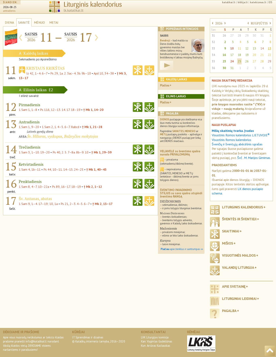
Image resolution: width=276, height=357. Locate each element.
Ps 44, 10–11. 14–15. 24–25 (63, 169)
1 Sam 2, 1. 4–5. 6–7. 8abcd (60, 127)
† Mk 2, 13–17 (102, 204)
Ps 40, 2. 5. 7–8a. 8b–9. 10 (70, 152)
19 (247, 55)
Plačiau (164, 85)
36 (213, 68)
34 (213, 55)
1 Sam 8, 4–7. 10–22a (34, 187)
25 (239, 61)
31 (213, 35)
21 (262, 55)
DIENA (9, 22)
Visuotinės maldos (239, 255)
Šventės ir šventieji (239, 219)
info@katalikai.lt (36, 341)
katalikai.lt (228, 2)
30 (254, 35)
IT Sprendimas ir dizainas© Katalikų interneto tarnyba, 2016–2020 (98, 339)
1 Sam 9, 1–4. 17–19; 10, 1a (38, 204)
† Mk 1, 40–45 (96, 169)
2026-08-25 (9, 7)
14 (262, 48)
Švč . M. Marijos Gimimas (253, 158)
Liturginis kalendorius (242, 207)
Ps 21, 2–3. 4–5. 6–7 (75, 204)
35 (213, 61)
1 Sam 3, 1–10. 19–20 (34, 152)
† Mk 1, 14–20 (93, 110)
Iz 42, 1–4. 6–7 (36, 73)
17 (232, 55)
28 (239, 35)
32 (213, 42)
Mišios (227, 243)
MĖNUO (39, 22)
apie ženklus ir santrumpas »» (182, 249)
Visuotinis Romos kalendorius (231, 140)
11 (239, 48)
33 (213, 48)
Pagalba (229, 310)
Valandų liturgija (238, 267)
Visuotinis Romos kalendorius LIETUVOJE (241, 135)
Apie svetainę (233, 286)
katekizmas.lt (258, 2)
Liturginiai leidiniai (239, 298)
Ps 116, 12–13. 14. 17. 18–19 (60, 110)
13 (254, 48)
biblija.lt (243, 2)
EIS (270, 2)
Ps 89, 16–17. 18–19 (66, 187)
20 (254, 55)
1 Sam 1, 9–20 (29, 127)
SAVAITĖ (24, 22)
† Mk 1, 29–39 (101, 152)
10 (232, 48)
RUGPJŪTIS (259, 23)
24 (232, 61)
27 (232, 35)
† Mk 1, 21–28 (92, 127)
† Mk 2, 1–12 (93, 187)
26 (224, 35)
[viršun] (270, 351)
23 (224, 61)
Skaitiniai (230, 231)
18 (239, 55)
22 (269, 55)
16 (224, 55)
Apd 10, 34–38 (104, 73)
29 (247, 35)
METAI (53, 22)
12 (247, 48)
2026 (218, 23)
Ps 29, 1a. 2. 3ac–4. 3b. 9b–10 (70, 73)
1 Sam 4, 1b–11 (30, 169)
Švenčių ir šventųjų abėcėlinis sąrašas (237, 144)
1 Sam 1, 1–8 (28, 110)
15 (269, 48)
